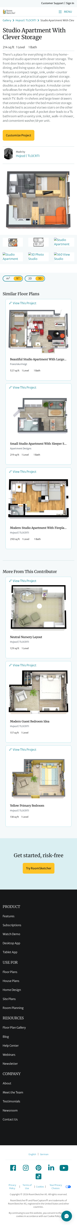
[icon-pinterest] (38, 1168)
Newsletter (10, 1063)
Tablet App (10, 952)
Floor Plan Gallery (14, 1027)
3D (39, 278)
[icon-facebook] (13, 1168)
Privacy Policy (12, 1187)
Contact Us (10, 1119)
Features (9, 916)
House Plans (11, 981)
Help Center (11, 1045)
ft (17, 278)
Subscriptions (12, 925)
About (7, 1083)
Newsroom (10, 1110)
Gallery (7, 20)
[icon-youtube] (64, 1168)
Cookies (40, 1186)
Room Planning (13, 1008)
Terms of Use (27, 1187)
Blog (6, 1036)
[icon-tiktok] (38, 1176)
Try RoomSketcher (38, 868)
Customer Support (52, 3)
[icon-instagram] (25, 1168)
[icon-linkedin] (51, 1168)
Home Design (12, 990)
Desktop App (11, 943)
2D (30, 278)
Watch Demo (11, 934)
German (44, 1154)
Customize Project (18, 135)
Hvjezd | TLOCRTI (26, 20)
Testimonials (11, 1101)
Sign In (70, 3)
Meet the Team (13, 1092)
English (32, 1154)
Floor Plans (10, 972)
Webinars (9, 1054)
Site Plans (9, 999)
